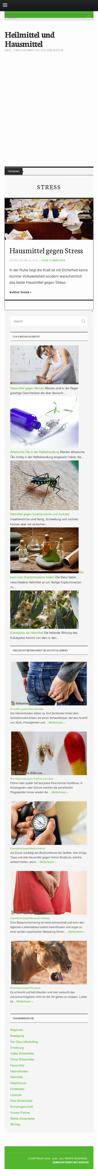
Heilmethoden (19, 1071)
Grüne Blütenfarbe (22, 1059)
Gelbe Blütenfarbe (22, 1053)
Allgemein (16, 1029)
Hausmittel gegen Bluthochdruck (27, 848)
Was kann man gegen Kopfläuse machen (31, 778)
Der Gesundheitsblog (24, 1041)
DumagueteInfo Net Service (71, 1162)
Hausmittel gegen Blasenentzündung (30, 918)
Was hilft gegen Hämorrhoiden (26, 708)
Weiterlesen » (57, 722)
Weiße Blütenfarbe (22, 1118)
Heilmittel (16, 1077)
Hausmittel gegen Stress (46, 250)
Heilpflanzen (18, 1083)
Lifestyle (15, 1095)
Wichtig (15, 1124)
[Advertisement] (49, 105)
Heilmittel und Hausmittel (29, 38)
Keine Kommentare (54, 260)
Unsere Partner (20, 1112)
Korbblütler (17, 1089)
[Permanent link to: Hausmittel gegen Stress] (49, 219)
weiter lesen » (20, 291)
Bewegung (17, 1035)
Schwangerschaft (21, 1106)
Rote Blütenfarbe (21, 1100)
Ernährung (17, 1047)
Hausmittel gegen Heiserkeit (25, 987)
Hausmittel (17, 1065)
